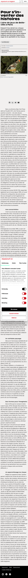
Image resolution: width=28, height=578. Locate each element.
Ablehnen (14, 318)
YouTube (3, 574)
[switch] (24, 293)
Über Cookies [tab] (22, 263)
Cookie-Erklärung (6, 570)
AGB (10, 567)
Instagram (10, 574)
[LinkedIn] (12, 102)
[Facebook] (9, 102)
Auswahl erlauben (14, 313)
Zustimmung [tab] (5, 263)
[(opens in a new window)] (18, 102)
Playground (5, 42)
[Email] (15, 102)
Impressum (5, 567)
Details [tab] (14, 263)
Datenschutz (16, 567)
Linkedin (6, 574)
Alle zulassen (14, 309)
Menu (25, 1)
